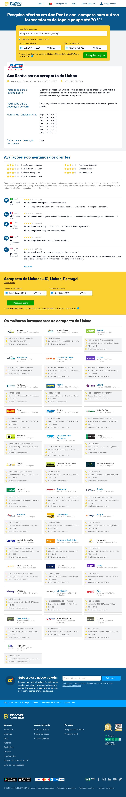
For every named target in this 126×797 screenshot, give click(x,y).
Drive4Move (62, 514)
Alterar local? (9, 283)
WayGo (100, 357)
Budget (100, 514)
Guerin (100, 330)
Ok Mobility (62, 591)
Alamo (60, 385)
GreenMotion (23, 618)
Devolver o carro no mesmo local (35, 39)
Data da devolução (72, 43)
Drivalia (100, 489)
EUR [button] (40, 3)
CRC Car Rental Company (64, 436)
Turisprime (22, 357)
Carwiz (100, 385)
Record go (61, 489)
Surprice (21, 514)
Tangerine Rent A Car (67, 540)
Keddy (99, 565)
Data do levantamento (28, 43)
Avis (99, 591)
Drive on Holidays (65, 357)
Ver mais (28, 266)
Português (59, 3)
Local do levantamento (28, 29)
